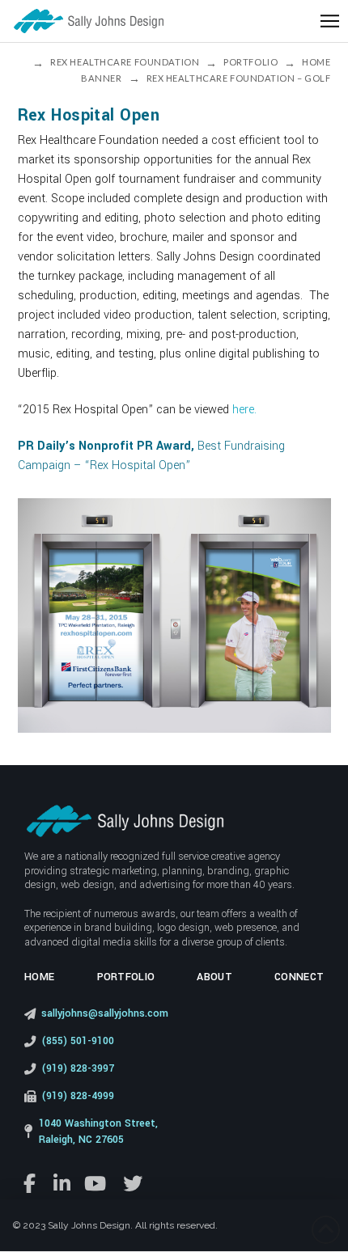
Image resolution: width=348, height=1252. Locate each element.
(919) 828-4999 (77, 1096)
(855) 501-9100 (77, 1041)
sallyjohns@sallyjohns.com (104, 1013)
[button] (330, 21)
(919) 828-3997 (77, 1068)
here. (244, 409)
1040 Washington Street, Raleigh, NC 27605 (98, 1131)
